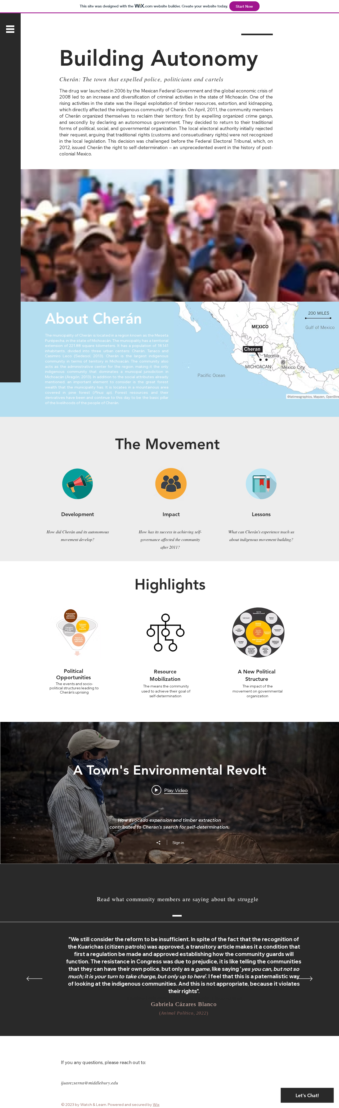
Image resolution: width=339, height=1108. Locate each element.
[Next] (305, 979)
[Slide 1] (163, 1023)
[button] (10, 29)
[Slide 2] (169, 1023)
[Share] (161, 842)
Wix (156, 1104)
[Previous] (34, 979)
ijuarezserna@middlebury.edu (89, 1083)
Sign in (178, 842)
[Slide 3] (175, 1022)
